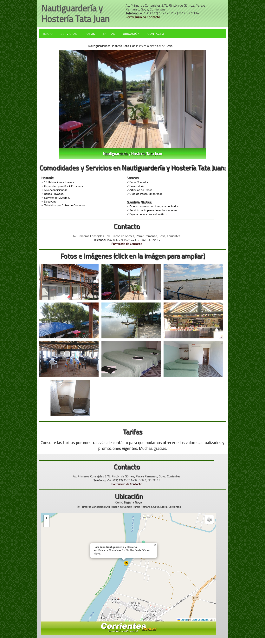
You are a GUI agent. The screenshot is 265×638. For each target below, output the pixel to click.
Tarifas (109, 33)
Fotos (90, 33)
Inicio (48, 33)
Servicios (69, 33)
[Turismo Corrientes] (129, 628)
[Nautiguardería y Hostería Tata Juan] (70, 283)
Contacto (155, 33)
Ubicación (131, 33)
